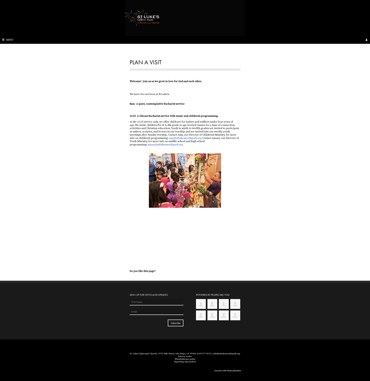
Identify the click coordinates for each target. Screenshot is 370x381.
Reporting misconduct (185, 361)
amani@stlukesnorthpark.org (165, 144)
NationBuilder (234, 370)
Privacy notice (185, 356)
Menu (10, 39)
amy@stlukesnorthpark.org (185, 138)
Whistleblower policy (185, 359)
